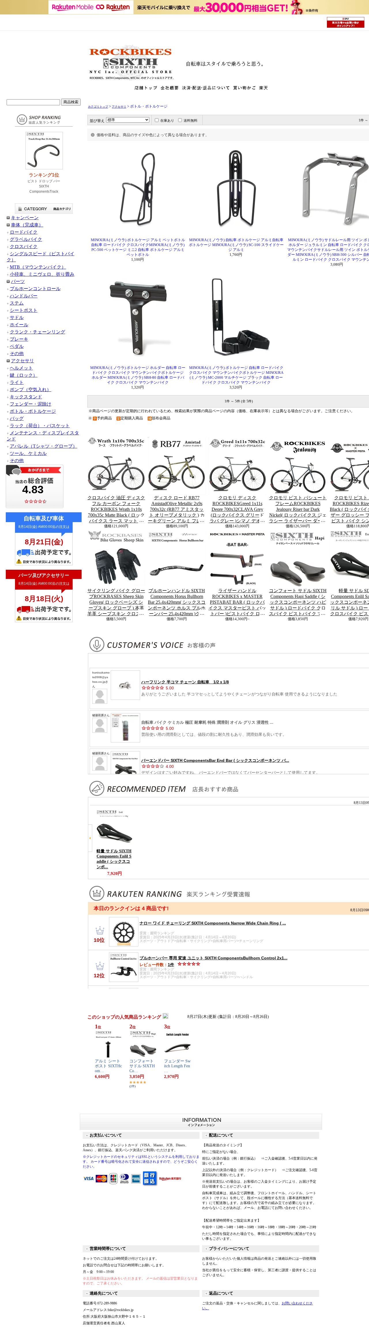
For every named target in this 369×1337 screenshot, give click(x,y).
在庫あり (167, 121)
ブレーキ (19, 339)
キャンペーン (25, 217)
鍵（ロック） (23, 375)
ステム (17, 303)
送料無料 (190, 121)
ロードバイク (23, 232)
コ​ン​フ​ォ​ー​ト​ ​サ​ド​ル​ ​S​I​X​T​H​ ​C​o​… (142, 1066)
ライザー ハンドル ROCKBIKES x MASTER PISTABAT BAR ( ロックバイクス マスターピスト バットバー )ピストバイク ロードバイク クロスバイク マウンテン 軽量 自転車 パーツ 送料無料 (237, 602)
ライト (17, 382)
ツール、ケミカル (28, 453)
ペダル (17, 346)
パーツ (18, 281)
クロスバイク (23, 246)
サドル (17, 317)
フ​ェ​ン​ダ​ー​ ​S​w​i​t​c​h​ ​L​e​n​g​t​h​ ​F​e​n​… (177, 1066)
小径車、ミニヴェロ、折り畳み (42, 274)
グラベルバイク (26, 239)
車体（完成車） (27, 224)
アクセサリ (22, 360)
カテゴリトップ (98, 106)
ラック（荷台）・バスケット (40, 425)
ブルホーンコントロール (35, 288)
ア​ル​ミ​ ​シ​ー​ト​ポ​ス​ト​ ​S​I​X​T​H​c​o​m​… (108, 1066)
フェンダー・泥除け (30, 404)
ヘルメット (21, 367)
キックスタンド (26, 396)
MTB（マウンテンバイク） (38, 267)
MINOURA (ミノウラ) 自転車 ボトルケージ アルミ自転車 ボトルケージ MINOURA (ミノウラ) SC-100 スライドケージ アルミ (236, 245)
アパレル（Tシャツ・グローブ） (43, 446)
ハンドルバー (23, 295)
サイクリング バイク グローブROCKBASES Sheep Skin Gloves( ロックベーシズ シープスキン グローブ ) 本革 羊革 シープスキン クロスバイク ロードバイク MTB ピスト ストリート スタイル (116, 602)
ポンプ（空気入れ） (30, 389)
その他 (17, 353)
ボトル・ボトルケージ (33, 411)
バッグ (17, 418)
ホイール (19, 324)
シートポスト (23, 310)
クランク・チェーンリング (37, 331)
